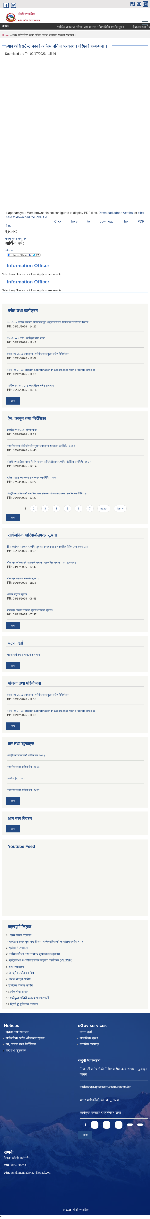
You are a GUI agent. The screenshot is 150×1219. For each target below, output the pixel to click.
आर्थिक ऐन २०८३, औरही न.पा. (22, 430)
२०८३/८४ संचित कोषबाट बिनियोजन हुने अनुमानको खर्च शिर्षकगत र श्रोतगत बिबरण (47, 322)
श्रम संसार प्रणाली (20, 935)
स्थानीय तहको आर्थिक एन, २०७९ (23, 790)
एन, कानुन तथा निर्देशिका (21, 1044)
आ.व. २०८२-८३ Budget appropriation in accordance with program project (51, 369)
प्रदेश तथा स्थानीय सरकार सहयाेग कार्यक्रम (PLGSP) (40, 960)
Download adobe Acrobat (116, 213)
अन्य (13, 400)
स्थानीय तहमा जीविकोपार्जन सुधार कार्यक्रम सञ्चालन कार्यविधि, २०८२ (41, 445)
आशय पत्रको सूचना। (18, 594)
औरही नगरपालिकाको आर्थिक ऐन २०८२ (26, 755)
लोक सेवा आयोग (19, 991)
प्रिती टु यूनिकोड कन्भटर (24, 1004)
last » (120, 508)
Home (5, 35)
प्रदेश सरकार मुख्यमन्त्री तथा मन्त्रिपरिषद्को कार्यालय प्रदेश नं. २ (45, 941)
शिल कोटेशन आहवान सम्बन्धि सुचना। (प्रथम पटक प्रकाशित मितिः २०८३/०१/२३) (47, 546)
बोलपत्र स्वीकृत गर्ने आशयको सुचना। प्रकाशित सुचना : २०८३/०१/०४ (41, 562)
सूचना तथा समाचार (15, 238)
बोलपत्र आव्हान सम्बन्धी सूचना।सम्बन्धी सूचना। (30, 610)
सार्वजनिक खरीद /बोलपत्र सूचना (25, 1038)
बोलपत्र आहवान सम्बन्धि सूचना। (23, 578)
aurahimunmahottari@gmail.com (31, 1172)
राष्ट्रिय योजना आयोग (20, 985)
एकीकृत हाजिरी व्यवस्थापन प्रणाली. (30, 998)
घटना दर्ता (86, 1032)
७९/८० (9, 250)
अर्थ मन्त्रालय (16, 966)
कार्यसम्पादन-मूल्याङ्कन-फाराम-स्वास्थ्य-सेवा (105, 1087)
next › (103, 508)
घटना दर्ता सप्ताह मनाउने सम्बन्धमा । (24, 654)
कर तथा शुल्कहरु (16, 1050)
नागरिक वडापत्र (89, 1044)
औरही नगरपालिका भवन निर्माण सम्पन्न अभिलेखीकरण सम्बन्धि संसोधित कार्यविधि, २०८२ (49, 461)
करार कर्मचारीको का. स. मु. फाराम (100, 1100)
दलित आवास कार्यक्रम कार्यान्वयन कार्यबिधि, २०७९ (31, 477)
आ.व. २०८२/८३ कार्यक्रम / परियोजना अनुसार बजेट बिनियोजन (38, 353)
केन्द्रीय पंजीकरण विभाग (22, 973)
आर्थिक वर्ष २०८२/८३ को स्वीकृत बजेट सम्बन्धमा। (31, 385)
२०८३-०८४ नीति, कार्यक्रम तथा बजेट (26, 338)
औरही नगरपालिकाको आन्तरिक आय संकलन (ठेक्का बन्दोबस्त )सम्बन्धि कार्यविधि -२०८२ (48, 493)
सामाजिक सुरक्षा (89, 1038)
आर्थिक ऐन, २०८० (16, 778)
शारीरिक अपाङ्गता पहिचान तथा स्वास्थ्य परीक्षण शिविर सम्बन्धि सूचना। (84, 26)
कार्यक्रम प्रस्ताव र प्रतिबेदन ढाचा (100, 1112)
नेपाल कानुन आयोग (19, 979)
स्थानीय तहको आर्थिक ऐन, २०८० (23, 766)
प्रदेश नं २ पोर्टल (18, 947)
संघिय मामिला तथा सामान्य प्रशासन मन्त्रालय (34, 954)
